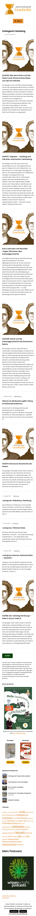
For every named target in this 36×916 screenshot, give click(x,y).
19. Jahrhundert (11, 812)
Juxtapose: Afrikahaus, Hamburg (16, 500)
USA (19, 836)
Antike (22, 811)
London (23, 823)
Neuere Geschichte (22, 829)
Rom (10, 836)
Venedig (23, 836)
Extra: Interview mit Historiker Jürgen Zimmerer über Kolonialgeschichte (15, 251)
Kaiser (28, 821)
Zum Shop (10, 762)
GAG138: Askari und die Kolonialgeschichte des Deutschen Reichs (17, 341)
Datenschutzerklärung (9, 896)
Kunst (19, 823)
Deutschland (13, 815)
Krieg (16, 823)
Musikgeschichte (6, 829)
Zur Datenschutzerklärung (18, 914)
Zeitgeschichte (9, 844)
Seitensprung (17, 396)
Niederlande (28, 833)
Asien (27, 812)
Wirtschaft (5, 839)
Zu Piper (25, 762)
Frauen (14, 818)
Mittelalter (18, 826)
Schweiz (14, 836)
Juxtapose (16, 496)
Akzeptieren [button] (14, 911)
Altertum (17, 812)
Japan (25, 821)
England (20, 815)
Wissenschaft (13, 839)
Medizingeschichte (7, 827)
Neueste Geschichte (8, 833)
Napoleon (14, 829)
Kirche (32, 821)
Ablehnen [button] (23, 911)
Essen (26, 815)
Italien (20, 821)
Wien (28, 836)
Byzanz (4, 815)
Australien (31, 812)
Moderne (27, 827)
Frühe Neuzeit (22, 818)
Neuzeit (20, 832)
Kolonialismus (7, 823)
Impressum (5, 898)
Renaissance (5, 836)
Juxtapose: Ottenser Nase (13, 528)
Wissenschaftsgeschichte (12, 842)
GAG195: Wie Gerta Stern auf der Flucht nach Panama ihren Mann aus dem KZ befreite (16, 78)
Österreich (20, 844)
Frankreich (7, 818)
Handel (16, 821)
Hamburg (11, 821)
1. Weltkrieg (4, 812)
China (8, 815)
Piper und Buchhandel (19, 733)
